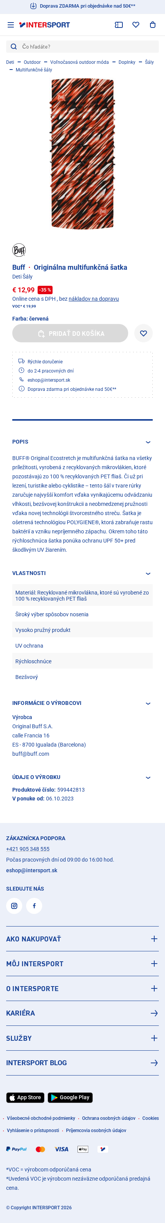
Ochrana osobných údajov (108, 1118)
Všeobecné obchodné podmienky (41, 1118)
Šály (149, 62)
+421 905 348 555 (28, 849)
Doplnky (127, 62)
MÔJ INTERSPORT (34, 963)
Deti (10, 62)
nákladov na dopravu (94, 299)
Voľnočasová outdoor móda (79, 62)
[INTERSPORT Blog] (82, 1063)
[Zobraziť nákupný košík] (152, 24)
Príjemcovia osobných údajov (96, 1130)
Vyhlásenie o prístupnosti (33, 1130)
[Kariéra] (82, 1013)
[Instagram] (14, 906)
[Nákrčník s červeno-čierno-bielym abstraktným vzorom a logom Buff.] (82, 154)
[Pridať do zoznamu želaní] (143, 333)
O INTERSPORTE (32, 988)
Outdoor (32, 62)
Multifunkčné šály (34, 70)
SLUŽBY (18, 1038)
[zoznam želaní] (135, 24)
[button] (82, 442)
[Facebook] (34, 906)
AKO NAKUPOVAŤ (33, 939)
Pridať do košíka (77, 333)
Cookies (150, 1118)
